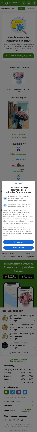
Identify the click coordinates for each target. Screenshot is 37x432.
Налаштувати (18, 248)
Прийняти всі (18, 242)
